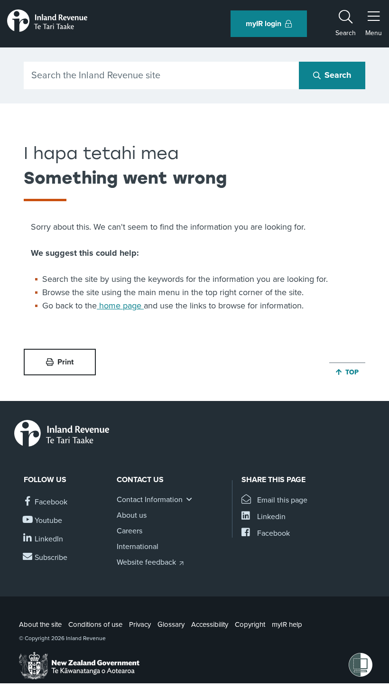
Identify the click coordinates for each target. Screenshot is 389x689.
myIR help (287, 624)
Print (65, 362)
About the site (40, 624)
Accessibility (209, 624)
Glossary (171, 624)
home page (120, 305)
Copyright (250, 624)
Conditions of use (95, 624)
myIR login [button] (263, 23)
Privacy (140, 624)
